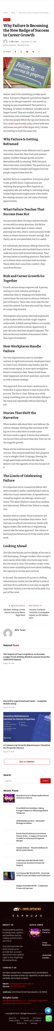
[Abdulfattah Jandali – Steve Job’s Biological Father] (9, 823)
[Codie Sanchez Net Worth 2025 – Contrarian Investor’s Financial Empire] (9, 863)
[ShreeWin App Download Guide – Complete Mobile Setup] (27, 683)
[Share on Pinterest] (27, 51)
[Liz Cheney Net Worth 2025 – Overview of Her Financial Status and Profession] (9, 876)
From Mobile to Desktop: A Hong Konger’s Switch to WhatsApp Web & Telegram (32, 810)
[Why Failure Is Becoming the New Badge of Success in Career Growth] (27, 72)
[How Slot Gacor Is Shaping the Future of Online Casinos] (9, 798)
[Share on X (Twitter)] (21, 51)
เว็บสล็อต (39, 1001)
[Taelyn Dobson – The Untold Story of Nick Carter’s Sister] (9, 850)
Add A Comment (27, 761)
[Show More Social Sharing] (39, 51)
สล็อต (5, 1001)
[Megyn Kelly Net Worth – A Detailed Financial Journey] (9, 888)
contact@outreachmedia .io (21, 984)
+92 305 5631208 (17, 986)
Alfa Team (15, 41)
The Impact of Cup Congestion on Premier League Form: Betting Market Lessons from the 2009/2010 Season (26, 657)
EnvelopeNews (43, 1013)
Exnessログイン (21, 1001)
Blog (6, 20)
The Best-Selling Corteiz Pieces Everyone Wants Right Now (14, 612)
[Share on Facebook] (15, 51)
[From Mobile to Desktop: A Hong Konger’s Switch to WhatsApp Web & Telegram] (9, 811)
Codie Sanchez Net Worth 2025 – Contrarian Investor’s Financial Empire (30, 862)
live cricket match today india (17, 123)
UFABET (18, 1003)
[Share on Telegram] (33, 51)
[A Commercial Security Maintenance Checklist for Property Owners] (27, 727)
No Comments (11, 45)
